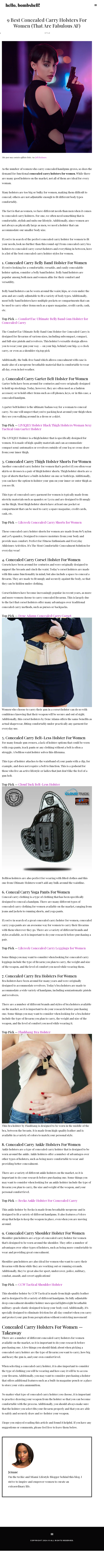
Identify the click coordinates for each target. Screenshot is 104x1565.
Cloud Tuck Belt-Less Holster (39, 784)
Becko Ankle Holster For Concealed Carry (47, 1200)
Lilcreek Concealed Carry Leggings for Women (52, 948)
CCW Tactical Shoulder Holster (40, 1284)
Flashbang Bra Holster (34, 1032)
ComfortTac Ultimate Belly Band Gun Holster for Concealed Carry (45, 321)
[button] (96, 5)
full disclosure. (41, 157)
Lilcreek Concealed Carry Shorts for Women (50, 522)
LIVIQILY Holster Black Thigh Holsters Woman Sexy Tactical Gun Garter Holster (46, 427)
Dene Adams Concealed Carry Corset (44, 616)
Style (47, 33)
